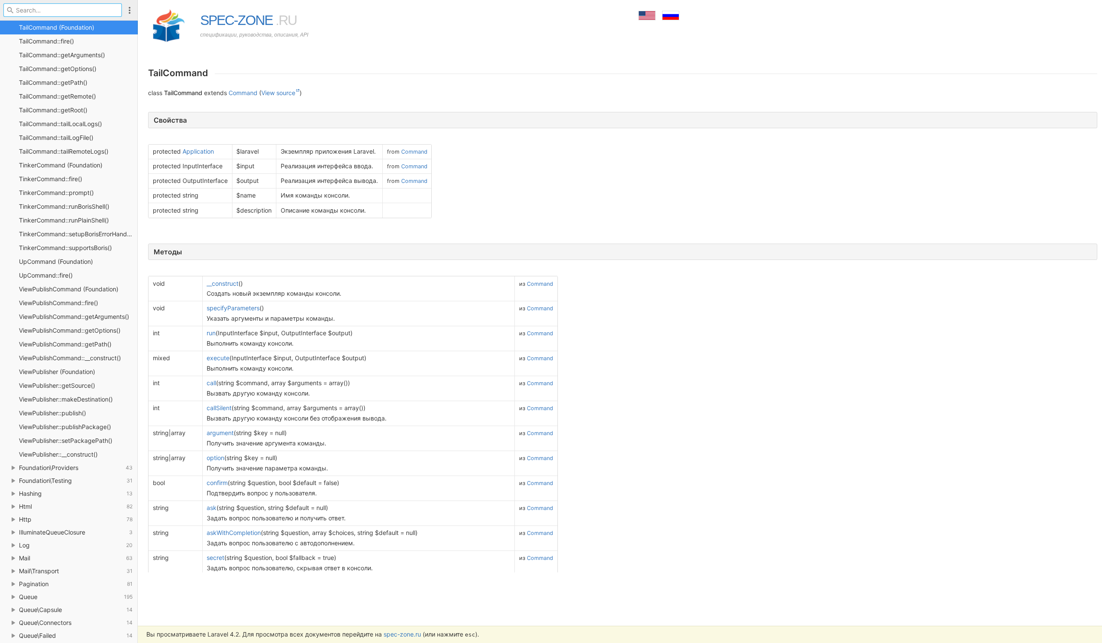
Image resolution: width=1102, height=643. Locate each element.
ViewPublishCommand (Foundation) (68, 289)
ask (212, 507)
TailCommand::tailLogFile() (56, 137)
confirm (217, 482)
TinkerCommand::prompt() (56, 192)
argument (220, 432)
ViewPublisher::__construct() (58, 454)
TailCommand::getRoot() (53, 110)
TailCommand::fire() (46, 41)
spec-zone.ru (402, 634)
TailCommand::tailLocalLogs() (60, 123)
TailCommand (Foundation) (56, 27)
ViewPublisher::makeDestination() (66, 399)
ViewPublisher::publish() (52, 413)
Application (198, 151)
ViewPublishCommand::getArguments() (74, 316)
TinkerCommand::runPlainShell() (64, 220)
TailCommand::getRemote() (57, 96)
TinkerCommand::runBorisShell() (64, 206)
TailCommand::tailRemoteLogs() (63, 151)
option (215, 457)
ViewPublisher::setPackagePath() (65, 440)
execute (218, 358)
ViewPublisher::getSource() (57, 385)
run (211, 333)
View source (278, 92)
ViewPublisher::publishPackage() (65, 426)
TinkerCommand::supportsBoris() (65, 247)
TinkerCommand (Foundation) (60, 165)
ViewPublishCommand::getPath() (65, 344)
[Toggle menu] (129, 10)
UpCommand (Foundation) (56, 261)
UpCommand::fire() (46, 275)
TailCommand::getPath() (53, 82)
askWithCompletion (234, 532)
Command (243, 92)
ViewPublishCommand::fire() (58, 302)
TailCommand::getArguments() (62, 55)
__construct (222, 283)
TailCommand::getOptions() (57, 68)
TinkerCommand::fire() (50, 178)
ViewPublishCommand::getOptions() (70, 330)
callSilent (219, 407)
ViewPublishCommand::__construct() (70, 358)
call (211, 382)
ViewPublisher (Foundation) (57, 371)
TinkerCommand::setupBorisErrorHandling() (78, 234)
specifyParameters (233, 308)
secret (215, 557)
